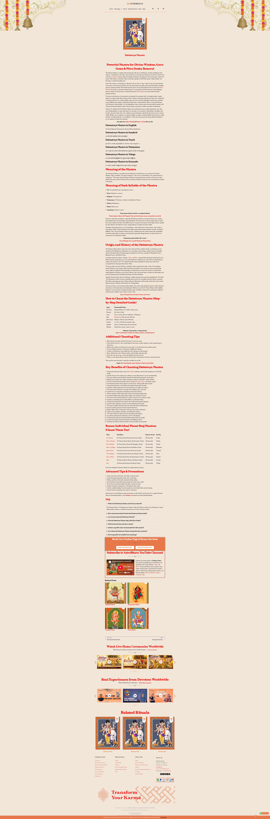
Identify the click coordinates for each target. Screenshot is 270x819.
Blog (136, 760)
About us (97, 760)
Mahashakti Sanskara (121, 769)
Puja (140, 9)
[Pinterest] (169, 774)
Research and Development (143, 769)
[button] (255, 816)
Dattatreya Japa (162, 751)
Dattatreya (114, 77)
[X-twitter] (167, 774)
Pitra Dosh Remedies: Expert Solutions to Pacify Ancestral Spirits (137, 363)
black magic (138, 381)
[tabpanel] (109, 662)
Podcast (137, 771)
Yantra (116, 760)
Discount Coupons (100, 762)
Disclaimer (98, 776)
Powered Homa (132, 9)
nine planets (141, 91)
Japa (143, 9)
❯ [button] (175, 662)
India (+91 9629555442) (162, 769)
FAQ (116, 771)
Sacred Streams (139, 762)
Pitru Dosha (131, 371)
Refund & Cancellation (101, 765)
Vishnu (130, 257)
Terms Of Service (99, 771)
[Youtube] (165, 774)
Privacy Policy (98, 769)
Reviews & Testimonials (141, 765)
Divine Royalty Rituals (121, 767)
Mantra (117, 765)
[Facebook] (161, 774)
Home (111, 9)
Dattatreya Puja (135, 751)
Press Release (139, 774)
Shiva (136, 257)
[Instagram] (163, 774)
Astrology (117, 9)
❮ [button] (95, 662)
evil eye (143, 381)
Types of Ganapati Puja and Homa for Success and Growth (135, 294)
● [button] (132, 671)
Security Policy (99, 774)
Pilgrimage (118, 762)
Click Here (163, 817)
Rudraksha (117, 317)
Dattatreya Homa (107, 751)
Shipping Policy (99, 767)
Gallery (137, 767)
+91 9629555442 (166, 770)
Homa (125, 9)
